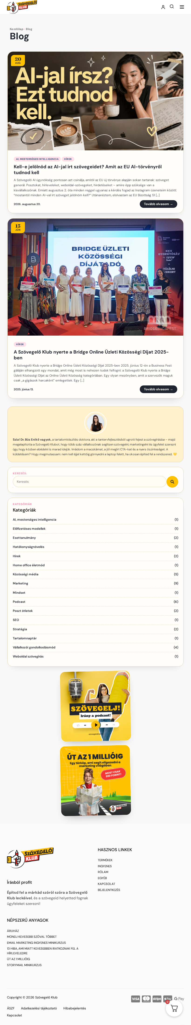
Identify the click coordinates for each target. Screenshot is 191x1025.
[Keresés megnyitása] (171, 6)
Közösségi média (25, 574)
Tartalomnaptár (25, 638)
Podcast (19, 602)
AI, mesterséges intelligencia (37, 159)
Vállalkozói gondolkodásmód (34, 647)
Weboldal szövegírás (28, 656)
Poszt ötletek (23, 611)
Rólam (103, 872)
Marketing (20, 583)
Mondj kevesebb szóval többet (32, 937)
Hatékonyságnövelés (28, 547)
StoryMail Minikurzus (24, 965)
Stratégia (20, 629)
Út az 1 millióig (18, 959)
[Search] (172, 482)
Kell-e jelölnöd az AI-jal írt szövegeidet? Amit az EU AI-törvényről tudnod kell (88, 169)
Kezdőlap (16, 29)
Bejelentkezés (109, 890)
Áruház (13, 931)
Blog (19, 36)
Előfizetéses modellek (29, 529)
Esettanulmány (24, 538)
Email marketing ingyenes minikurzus (36, 943)
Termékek (105, 860)
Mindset (19, 593)
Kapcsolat (106, 884)
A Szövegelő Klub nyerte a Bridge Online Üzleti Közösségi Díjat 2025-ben (91, 355)
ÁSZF (10, 1008)
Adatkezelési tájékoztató (39, 1008)
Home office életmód (29, 565)
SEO (16, 620)
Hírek (68, 159)
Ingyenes (105, 866)
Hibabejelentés (74, 1008)
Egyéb (102, 878)
